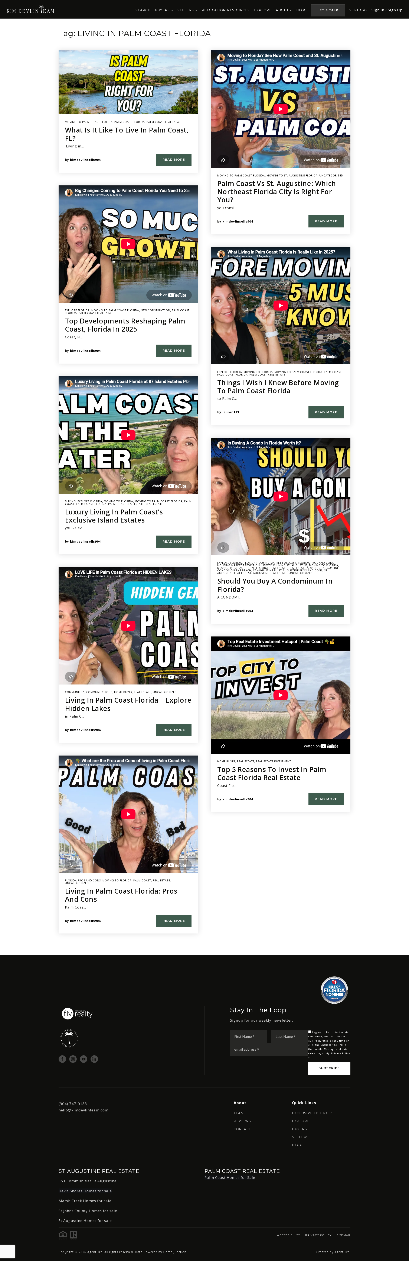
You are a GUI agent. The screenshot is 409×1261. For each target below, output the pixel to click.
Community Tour (99, 692)
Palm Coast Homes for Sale (229, 1177)
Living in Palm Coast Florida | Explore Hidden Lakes (128, 704)
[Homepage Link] (77, 1013)
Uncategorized (165, 692)
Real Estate (154, 504)
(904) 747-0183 (73, 1103)
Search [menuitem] (143, 10)
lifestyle (268, 565)
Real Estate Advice (303, 568)
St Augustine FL (265, 570)
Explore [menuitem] (263, 10)
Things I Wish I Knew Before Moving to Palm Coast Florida (278, 386)
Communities (75, 692)
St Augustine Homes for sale (85, 1220)
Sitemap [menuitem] (344, 1235)
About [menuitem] (283, 10)
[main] (204, 487)
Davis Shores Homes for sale (85, 1190)
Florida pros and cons (83, 880)
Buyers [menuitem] (163, 10)
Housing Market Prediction (238, 565)
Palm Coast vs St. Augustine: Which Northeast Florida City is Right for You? (276, 191)
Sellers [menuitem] (186, 10)
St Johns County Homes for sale (88, 1210)
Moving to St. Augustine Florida (292, 175)
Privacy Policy (340, 1053)
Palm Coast (142, 880)
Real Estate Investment (273, 761)
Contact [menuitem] (242, 1129)
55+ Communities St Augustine (88, 1180)
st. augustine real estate (267, 573)
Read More (174, 160)
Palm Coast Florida (129, 122)
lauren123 (230, 412)
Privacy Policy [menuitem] (318, 1235)
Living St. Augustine (292, 565)
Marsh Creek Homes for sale (85, 1200)
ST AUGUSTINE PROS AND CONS (301, 570)
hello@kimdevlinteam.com (83, 1110)
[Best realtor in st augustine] (30, 8)
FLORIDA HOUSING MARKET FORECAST (270, 563)
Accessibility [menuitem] (288, 1235)
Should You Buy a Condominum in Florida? (275, 585)
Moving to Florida (118, 501)
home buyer (123, 692)
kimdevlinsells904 (85, 160)
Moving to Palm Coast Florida (89, 122)
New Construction (155, 310)
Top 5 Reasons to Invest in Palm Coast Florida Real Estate (271, 773)
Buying (70, 501)
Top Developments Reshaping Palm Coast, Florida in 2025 (125, 324)
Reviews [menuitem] (242, 1121)
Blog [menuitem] (301, 10)
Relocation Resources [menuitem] (226, 10)
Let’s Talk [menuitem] (328, 10)
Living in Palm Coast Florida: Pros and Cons (121, 895)
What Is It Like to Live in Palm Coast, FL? (127, 134)
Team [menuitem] (239, 1113)
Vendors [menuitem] (358, 10)
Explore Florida (77, 310)
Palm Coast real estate (164, 122)
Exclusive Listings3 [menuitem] (312, 1113)
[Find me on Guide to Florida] (334, 989)
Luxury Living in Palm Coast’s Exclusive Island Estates (114, 515)
